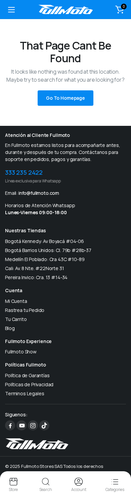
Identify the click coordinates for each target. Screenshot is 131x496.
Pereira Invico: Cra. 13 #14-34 (36, 277)
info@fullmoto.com (38, 193)
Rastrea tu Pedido (24, 310)
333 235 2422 (24, 172)
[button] (119, 9)
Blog (9, 328)
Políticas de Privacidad (29, 384)
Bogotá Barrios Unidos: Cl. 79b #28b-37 (48, 250)
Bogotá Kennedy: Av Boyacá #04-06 (44, 241)
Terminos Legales (24, 393)
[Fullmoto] (65, 9)
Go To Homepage (65, 98)
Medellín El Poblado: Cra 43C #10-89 (44, 259)
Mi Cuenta (16, 301)
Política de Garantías (27, 375)
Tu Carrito (16, 319)
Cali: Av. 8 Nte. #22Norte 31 (34, 268)
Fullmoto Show (21, 351)
